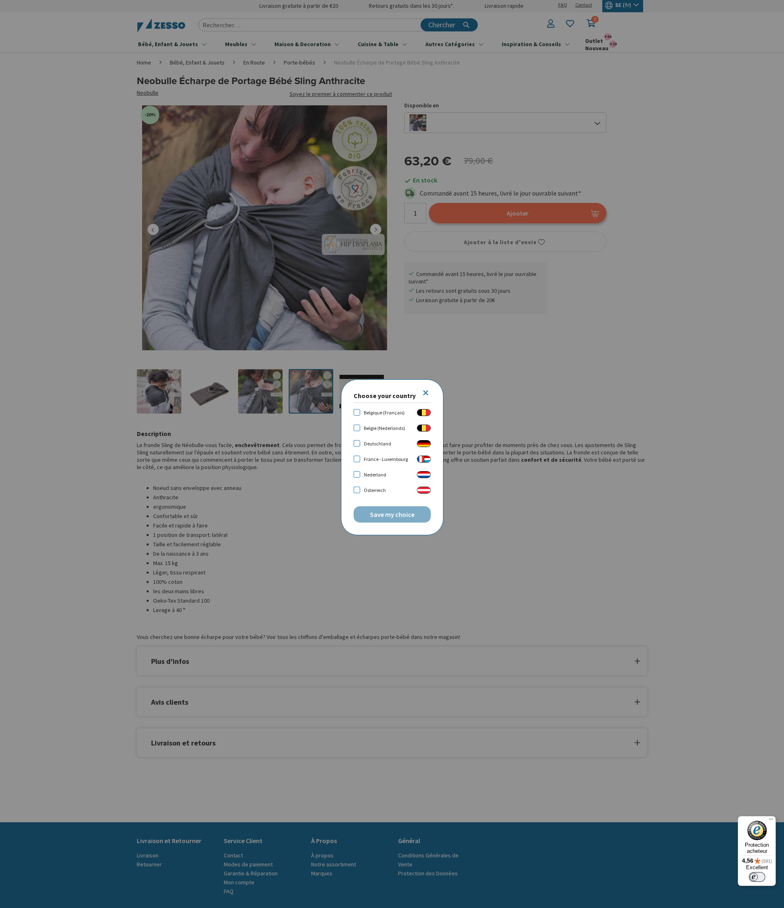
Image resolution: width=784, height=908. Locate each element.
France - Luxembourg (386, 459)
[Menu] (771, 821)
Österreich (375, 490)
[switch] (757, 877)
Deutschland (377, 444)
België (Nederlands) (384, 428)
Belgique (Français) (384, 412)
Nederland (375, 475)
